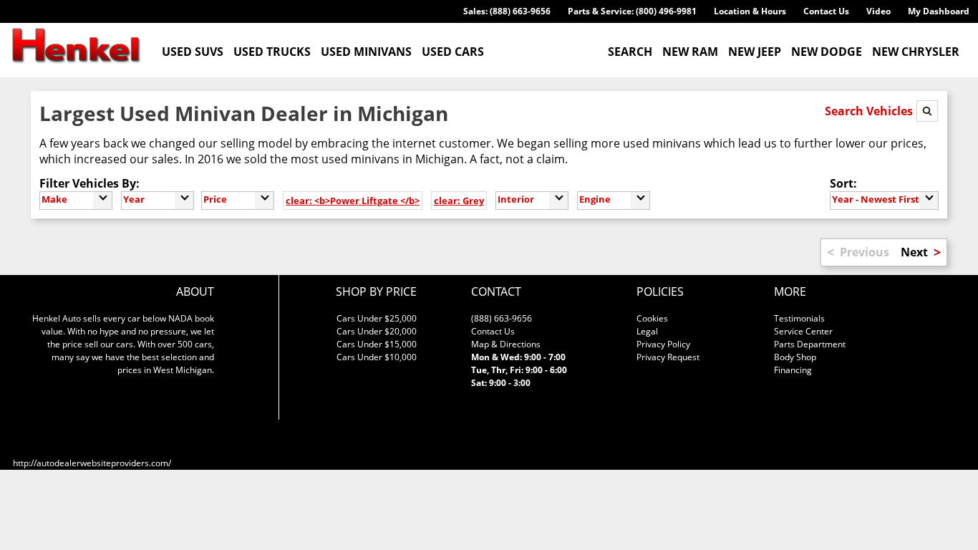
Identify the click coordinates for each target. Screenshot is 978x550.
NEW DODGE (826, 51)
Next (914, 252)
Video (878, 11)
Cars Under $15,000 (377, 344)
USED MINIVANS (366, 51)
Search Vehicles (870, 111)
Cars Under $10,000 (377, 357)
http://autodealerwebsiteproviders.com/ (92, 463)
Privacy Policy (663, 344)
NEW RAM (690, 51)
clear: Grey (459, 200)
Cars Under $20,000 (377, 331)
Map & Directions (506, 344)
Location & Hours (750, 11)
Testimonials (799, 318)
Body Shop (795, 357)
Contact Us (826, 11)
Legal (647, 331)
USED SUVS (192, 51)
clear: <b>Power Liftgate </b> (353, 200)
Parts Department (810, 344)
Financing (793, 370)
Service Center (803, 331)
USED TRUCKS (272, 51)
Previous (864, 252)
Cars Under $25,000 (377, 318)
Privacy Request (667, 357)
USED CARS (453, 51)
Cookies (652, 318)
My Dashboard (938, 11)
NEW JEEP (754, 51)
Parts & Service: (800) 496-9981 (632, 11)
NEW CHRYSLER (915, 51)
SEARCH (630, 51)
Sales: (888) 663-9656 (507, 11)
